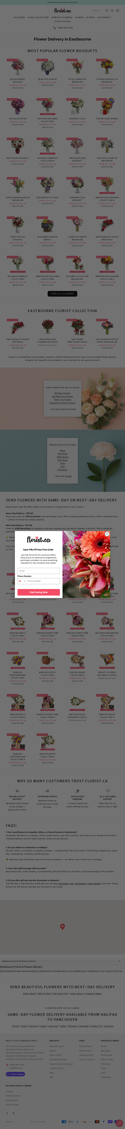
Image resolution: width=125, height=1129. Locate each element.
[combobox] (22, 581)
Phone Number (24, 576)
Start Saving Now (39, 592)
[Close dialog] (107, 534)
